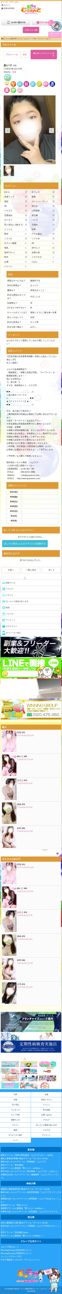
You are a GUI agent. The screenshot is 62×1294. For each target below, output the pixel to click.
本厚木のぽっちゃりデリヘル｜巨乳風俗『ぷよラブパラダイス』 (30, 1211)
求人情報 (46, 1110)
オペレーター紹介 (15, 1135)
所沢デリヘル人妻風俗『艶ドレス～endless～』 (22, 1235)
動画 (15, 1130)
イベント (46, 1105)
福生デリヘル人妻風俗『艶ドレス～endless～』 (22, 1168)
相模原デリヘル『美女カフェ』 (15, 1205)
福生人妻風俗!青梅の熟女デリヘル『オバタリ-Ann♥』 (25, 1158)
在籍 (15, 1100)
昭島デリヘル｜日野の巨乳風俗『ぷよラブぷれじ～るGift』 (27, 1155)
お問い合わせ (46, 1115)
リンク (15, 1140)
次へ (50, 570)
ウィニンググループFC (11, 1256)
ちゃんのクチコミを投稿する (25, 543)
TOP (15, 1094)
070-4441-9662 (48, 22)
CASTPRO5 (31, 1291)
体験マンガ (15, 1120)
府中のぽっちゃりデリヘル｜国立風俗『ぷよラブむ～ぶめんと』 (30, 1171)
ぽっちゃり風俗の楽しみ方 (46, 1125)
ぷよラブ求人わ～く (10, 1247)
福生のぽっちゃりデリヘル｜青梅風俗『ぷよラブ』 (24, 1161)
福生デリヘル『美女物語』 (13, 1165)
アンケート (46, 1135)
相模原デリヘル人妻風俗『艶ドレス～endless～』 (23, 1208)
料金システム (46, 1100)
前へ (11, 570)
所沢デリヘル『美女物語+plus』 (15, 1232)
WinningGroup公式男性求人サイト (16, 1253)
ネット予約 (15, 1115)
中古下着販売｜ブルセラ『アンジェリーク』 (21, 1260)
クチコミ (15, 1125)
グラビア (46, 1120)
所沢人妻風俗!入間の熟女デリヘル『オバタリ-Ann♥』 (25, 1223)
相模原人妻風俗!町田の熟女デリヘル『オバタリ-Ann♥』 (26, 1189)
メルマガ (46, 1130)
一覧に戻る (31, 570)
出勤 (46, 1094)
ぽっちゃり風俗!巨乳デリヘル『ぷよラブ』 (32, 1289)
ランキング (15, 1110)
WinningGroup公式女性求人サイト (16, 1250)
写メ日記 (15, 1105)
